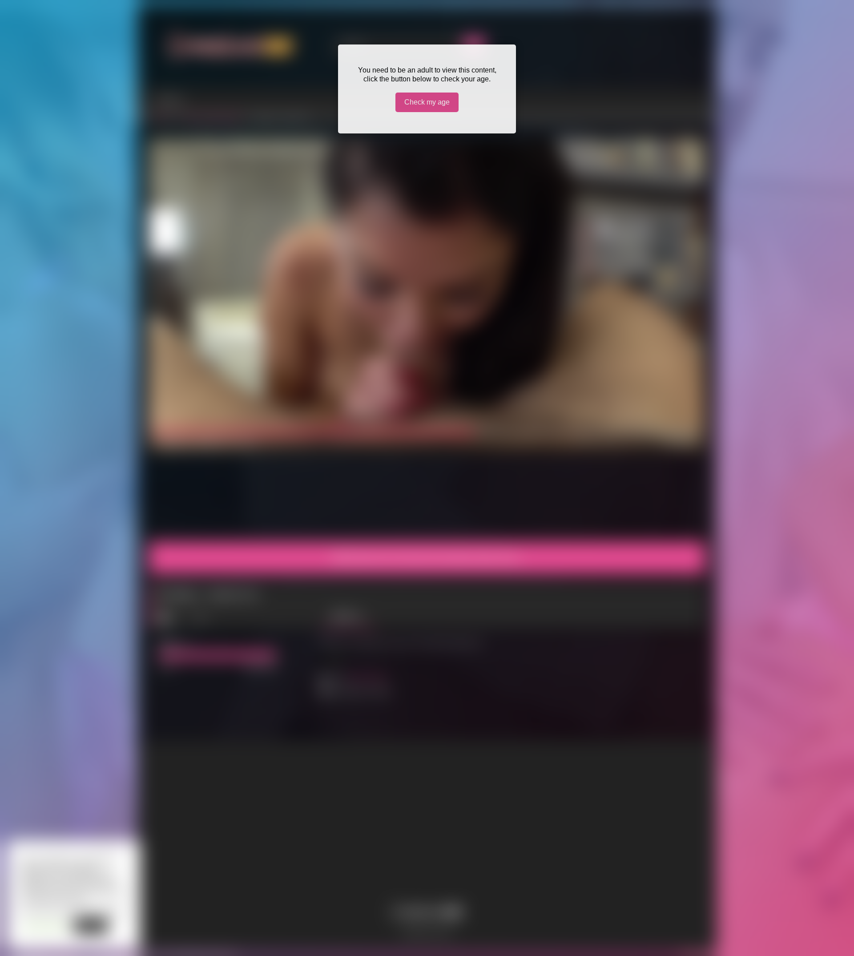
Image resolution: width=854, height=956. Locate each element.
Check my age (427, 102)
